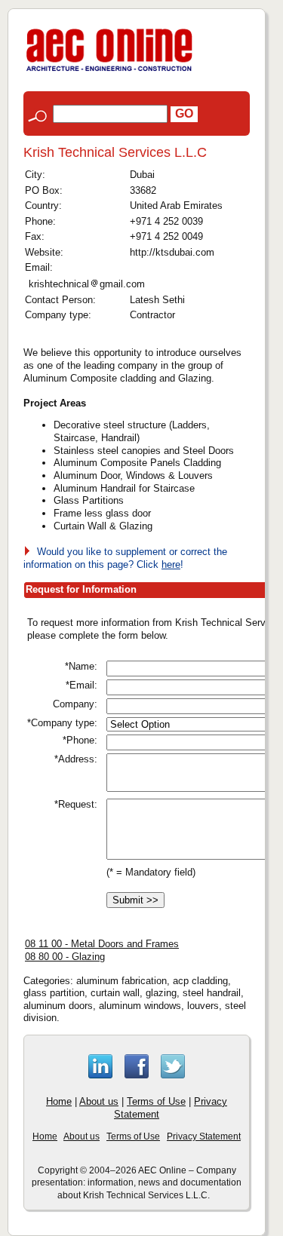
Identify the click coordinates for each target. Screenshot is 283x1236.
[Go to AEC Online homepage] (109, 71)
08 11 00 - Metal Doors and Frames (102, 943)
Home (59, 1101)
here (170, 564)
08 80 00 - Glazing (65, 956)
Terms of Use (156, 1101)
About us (98, 1101)
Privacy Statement (204, 1136)
